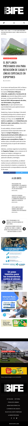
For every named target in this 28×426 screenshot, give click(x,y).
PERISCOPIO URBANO (13, 402)
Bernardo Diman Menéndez (9, 360)
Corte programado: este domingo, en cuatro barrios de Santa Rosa (14, 222)
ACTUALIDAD (6, 58)
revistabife (7, 80)
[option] (14, 352)
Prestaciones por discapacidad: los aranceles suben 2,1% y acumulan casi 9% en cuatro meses (19, 186)
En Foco (4, 342)
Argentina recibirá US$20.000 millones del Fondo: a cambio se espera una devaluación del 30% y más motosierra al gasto (13, 228)
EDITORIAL (17, 399)
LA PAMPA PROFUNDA (13, 415)
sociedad (9, 342)
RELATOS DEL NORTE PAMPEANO (13, 412)
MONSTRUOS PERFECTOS (13, 405)
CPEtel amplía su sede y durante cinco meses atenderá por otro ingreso (19, 208)
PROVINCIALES (13, 58)
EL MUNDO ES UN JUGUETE (13, 408)
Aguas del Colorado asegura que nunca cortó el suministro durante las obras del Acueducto (19, 198)
